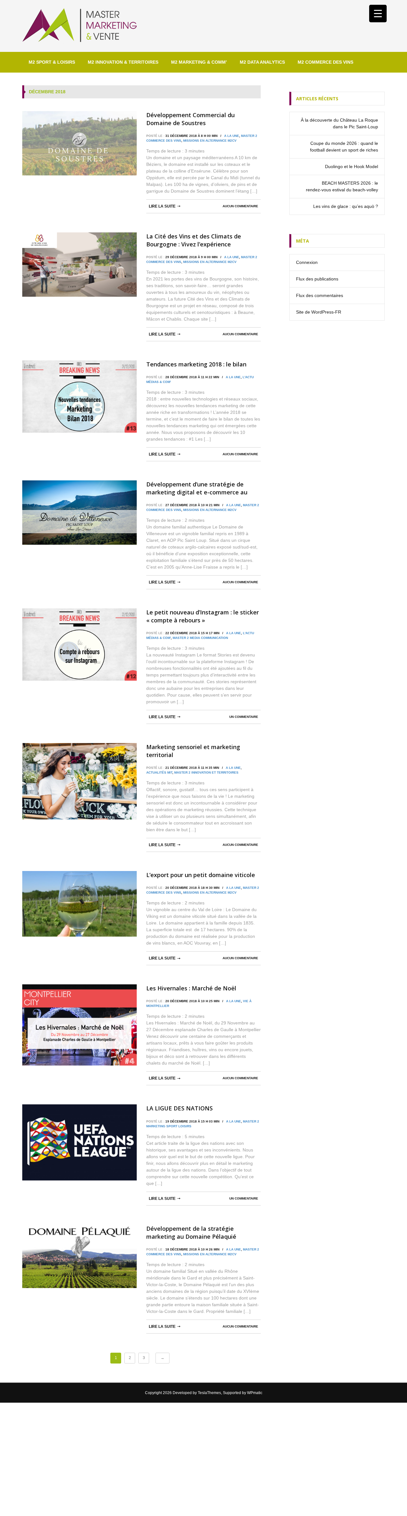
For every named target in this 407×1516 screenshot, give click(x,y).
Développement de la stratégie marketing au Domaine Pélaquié (191, 1232)
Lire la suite (162, 206)
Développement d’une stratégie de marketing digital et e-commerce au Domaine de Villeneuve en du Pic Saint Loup (199, 488)
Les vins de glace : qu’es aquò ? (345, 206)
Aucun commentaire (240, 206)
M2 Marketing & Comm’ (199, 62)
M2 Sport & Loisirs (52, 62)
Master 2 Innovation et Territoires (206, 772)
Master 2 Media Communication (200, 638)
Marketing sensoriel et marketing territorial (193, 751)
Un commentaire (243, 717)
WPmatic (254, 1393)
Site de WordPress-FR (318, 312)
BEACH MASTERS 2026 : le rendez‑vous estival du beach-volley (342, 186)
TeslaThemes (209, 1393)
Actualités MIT (159, 772)
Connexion (307, 262)
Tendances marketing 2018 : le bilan (196, 364)
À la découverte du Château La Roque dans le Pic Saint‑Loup (339, 123)
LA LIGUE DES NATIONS (179, 1108)
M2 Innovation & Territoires (123, 62)
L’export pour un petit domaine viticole (200, 875)
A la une (231, 136)
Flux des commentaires (319, 295)
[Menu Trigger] (378, 13)
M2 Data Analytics (262, 62)
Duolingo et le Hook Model (351, 166)
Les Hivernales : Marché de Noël (191, 988)
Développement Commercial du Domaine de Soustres (190, 119)
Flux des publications (317, 278)
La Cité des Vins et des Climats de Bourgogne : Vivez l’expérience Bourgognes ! (193, 240)
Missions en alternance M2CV (210, 140)
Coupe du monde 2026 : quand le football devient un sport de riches (344, 146)
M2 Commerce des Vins (325, 62)
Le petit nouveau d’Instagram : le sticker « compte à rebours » (202, 616)
